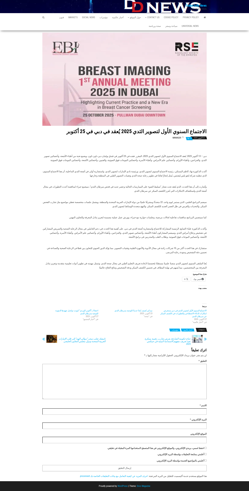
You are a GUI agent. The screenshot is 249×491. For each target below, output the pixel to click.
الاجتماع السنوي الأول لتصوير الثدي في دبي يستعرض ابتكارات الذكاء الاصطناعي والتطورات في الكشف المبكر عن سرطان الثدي (183, 313)
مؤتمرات (103, 17)
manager (177, 138)
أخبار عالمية (117, 17)
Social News (88, 17)
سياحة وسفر (171, 26)
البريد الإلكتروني (198, 419)
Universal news (190, 26)
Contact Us (153, 17)
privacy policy (191, 17)
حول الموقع (135, 17)
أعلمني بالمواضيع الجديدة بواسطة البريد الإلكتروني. (180, 460)
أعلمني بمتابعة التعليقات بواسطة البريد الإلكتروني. (180, 454)
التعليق (203, 361)
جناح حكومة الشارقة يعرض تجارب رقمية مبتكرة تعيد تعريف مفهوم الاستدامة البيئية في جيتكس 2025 (167, 341)
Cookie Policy (171, 17)
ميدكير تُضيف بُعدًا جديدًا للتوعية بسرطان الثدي (133, 310)
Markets (73, 17)
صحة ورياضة (155, 26)
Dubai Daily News (196, 5)
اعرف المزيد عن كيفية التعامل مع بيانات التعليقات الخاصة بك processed (114, 476)
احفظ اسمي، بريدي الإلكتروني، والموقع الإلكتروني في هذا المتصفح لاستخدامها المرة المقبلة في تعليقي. (155, 448)
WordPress (123, 486)
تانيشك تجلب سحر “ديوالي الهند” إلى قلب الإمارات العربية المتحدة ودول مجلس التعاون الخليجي (82, 340)
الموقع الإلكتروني (198, 433)
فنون (61, 17)
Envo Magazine (143, 486)
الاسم (203, 405)
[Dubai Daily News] (205, 17)
